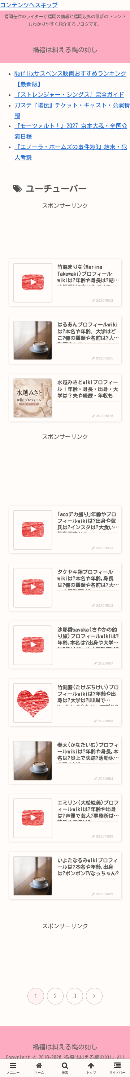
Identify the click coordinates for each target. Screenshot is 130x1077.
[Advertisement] (65, 229)
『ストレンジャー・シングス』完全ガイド (69, 95)
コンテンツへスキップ (29, 5)
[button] (112, 919)
